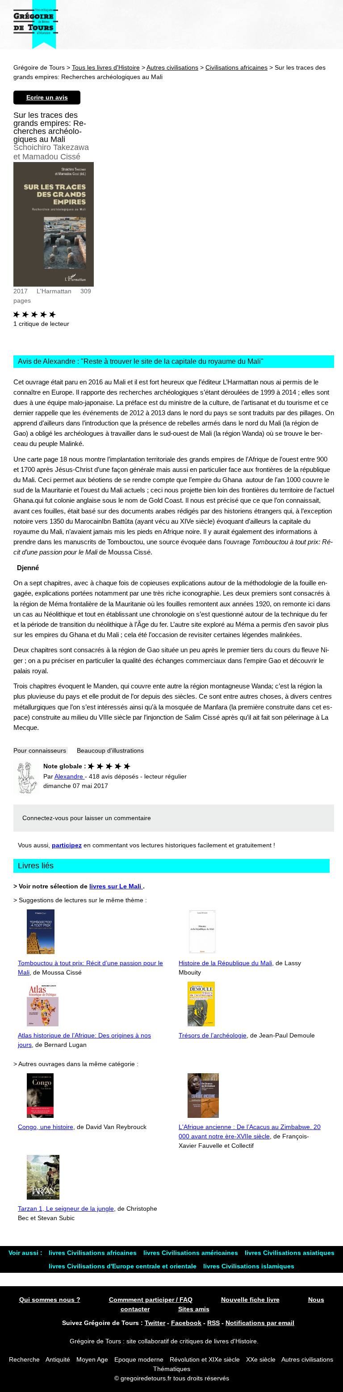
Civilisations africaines (236, 67)
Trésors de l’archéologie (213, 1035)
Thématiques (171, 1368)
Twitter (155, 1322)
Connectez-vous (45, 817)
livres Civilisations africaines (93, 1252)
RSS (213, 1322)
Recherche (24, 1359)
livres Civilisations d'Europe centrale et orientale (123, 1266)
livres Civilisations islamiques (248, 1266)
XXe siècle (261, 1359)
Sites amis (193, 1309)
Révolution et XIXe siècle (205, 1359)
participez (67, 845)
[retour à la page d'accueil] (35, 24)
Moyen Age (92, 1359)
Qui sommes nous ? (49, 1299)
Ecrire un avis (47, 97)
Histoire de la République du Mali (225, 963)
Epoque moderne (138, 1359)
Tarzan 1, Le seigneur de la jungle (66, 1208)
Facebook (186, 1322)
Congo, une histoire (45, 1126)
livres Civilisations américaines (191, 1252)
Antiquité (58, 1359)
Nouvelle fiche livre (250, 1299)
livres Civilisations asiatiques (290, 1252)
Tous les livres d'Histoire (106, 67)
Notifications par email (260, 1322)
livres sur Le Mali (116, 886)
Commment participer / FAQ (150, 1299)
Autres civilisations (172, 67)
